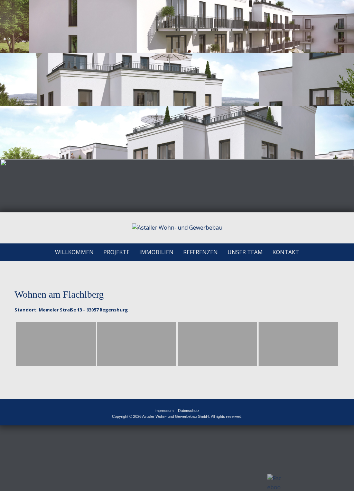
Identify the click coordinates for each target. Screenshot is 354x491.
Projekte (116, 252)
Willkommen (74, 252)
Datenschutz (188, 410)
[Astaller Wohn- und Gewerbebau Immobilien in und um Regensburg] (177, 227)
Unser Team (245, 252)
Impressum (164, 410)
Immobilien (156, 252)
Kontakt (285, 252)
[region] (177, 106)
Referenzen (200, 252)
